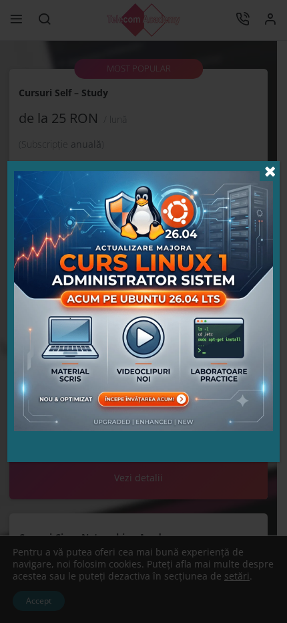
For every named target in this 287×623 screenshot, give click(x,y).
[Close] (270, 171)
